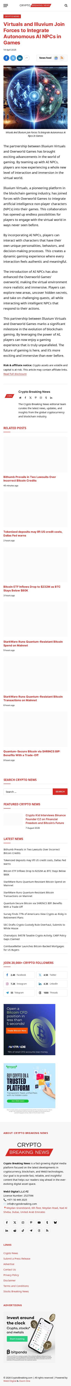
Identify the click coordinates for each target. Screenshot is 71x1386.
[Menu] (5, 5)
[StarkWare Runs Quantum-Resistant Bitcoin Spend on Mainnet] (35, 619)
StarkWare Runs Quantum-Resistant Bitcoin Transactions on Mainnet (33, 698)
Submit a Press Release (16, 1258)
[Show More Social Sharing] (26, 58)
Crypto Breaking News (34, 391)
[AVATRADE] (29, 1054)
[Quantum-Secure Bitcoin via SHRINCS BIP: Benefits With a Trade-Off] (35, 729)
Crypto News (12, 16)
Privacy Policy (11, 1275)
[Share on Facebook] (6, 58)
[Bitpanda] (29, 1362)
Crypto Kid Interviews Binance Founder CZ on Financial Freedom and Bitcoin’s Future (46, 819)
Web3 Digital (9, 1380)
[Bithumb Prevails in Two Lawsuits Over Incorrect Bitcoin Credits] (35, 454)
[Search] (66, 5)
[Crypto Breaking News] (35, 5)
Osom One (24, 1380)
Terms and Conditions (16, 1286)
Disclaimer (9, 1280)
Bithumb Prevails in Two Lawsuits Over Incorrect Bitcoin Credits (29, 478)
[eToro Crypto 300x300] (29, 1113)
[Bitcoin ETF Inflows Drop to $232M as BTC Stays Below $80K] (35, 564)
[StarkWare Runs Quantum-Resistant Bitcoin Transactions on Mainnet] (35, 674)
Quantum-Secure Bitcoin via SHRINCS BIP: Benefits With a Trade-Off (31, 753)
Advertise (8, 1264)
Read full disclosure (15, 374)
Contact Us (9, 1269)
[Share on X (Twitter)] (13, 58)
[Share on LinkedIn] (20, 58)
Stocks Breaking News (16, 1291)
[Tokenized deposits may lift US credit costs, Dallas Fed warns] (35, 509)
